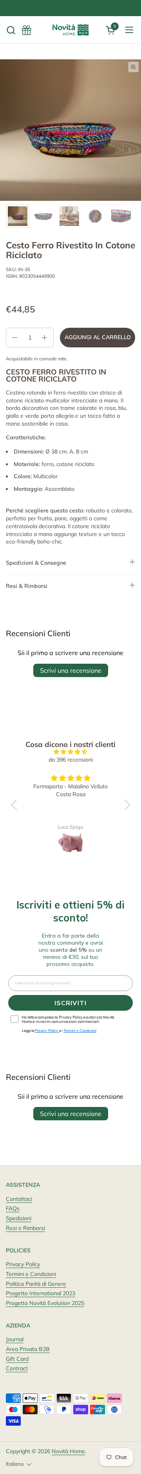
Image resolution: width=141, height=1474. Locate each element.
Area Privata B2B (28, 1349)
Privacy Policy (23, 1264)
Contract (17, 1368)
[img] (70, 752)
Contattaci (19, 1198)
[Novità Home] (70, 30)
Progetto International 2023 (40, 1293)
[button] (11, 30)
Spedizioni (18, 1218)
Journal (15, 1339)
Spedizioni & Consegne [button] (36, 562)
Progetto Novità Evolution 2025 (45, 1303)
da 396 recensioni (71, 759)
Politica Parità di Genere (36, 1283)
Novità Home (68, 1451)
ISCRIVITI (70, 1003)
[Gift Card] (26, 30)
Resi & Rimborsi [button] (26, 585)
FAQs (13, 1208)
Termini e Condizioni (31, 1274)
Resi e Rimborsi (25, 1228)
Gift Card (17, 1358)
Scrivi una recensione (70, 670)
